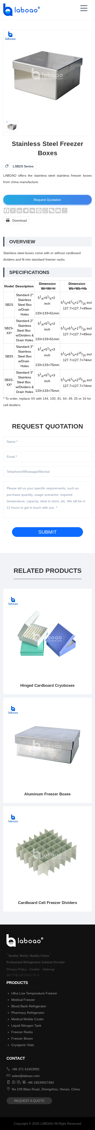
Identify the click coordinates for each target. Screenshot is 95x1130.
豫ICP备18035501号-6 (22, 975)
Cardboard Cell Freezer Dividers (47, 903)
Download (16, 220)
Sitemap (49, 969)
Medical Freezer (23, 1000)
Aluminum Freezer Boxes (47, 794)
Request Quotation (47, 200)
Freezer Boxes (22, 1038)
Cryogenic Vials (22, 1045)
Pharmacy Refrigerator (28, 1012)
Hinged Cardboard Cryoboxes (47, 685)
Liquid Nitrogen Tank (26, 1025)
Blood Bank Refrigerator (28, 1006)
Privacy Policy (16, 969)
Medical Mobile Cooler (27, 1019)
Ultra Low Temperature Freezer (34, 993)
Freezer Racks (22, 1032)
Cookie (35, 969)
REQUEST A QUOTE (29, 1101)
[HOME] (20, 9)
